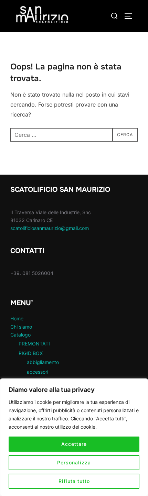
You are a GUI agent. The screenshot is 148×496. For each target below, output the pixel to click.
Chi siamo (21, 327)
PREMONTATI (34, 343)
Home (16, 318)
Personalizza (74, 462)
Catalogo (20, 335)
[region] (74, 437)
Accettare (74, 444)
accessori (37, 372)
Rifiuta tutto (74, 481)
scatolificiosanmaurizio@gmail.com (49, 228)
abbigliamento (43, 362)
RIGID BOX (31, 353)
